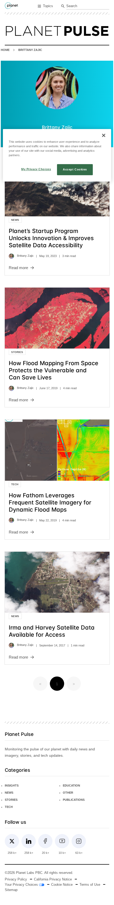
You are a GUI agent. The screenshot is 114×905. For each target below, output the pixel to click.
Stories (17, 352)
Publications (74, 799)
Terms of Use (90, 885)
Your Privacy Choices (22, 885)
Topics (48, 6)
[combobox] (87, 6)
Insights (12, 785)
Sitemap (11, 890)
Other (68, 792)
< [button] (40, 684)
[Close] (103, 135)
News (15, 219)
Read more (18, 267)
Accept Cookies (75, 169)
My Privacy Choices (36, 169)
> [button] (74, 684)
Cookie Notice (62, 885)
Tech (14, 484)
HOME (5, 49)
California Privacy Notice (53, 879)
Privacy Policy (16, 879)
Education (71, 785)
